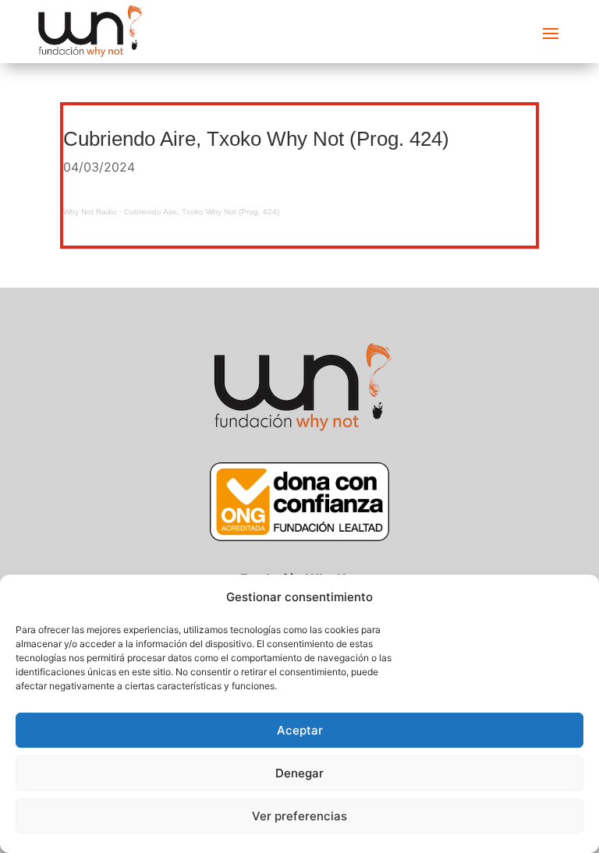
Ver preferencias (299, 816)
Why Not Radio (90, 211)
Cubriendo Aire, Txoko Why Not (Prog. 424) (201, 211)
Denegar (299, 773)
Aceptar (300, 730)
